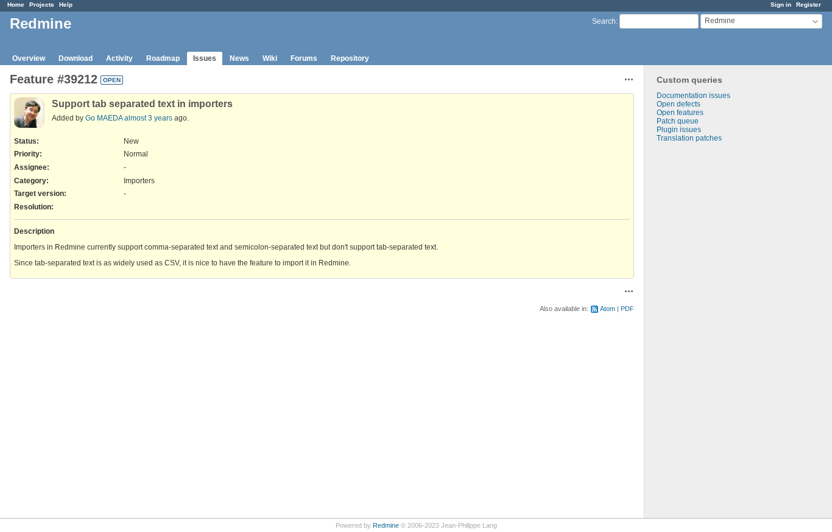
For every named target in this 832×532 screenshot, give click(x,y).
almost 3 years (148, 118)
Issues (204, 58)
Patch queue (678, 121)
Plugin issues (679, 129)
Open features (680, 112)
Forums (304, 58)
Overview (28, 58)
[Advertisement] (705, 333)
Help (65, 4)
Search (604, 21)
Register (808, 4)
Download (75, 58)
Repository (350, 58)
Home (15, 4)
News (239, 58)
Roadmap (163, 58)
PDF (627, 308)
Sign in (780, 4)
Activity (119, 58)
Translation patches (689, 138)
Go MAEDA (103, 118)
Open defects (678, 104)
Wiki (270, 58)
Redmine (386, 525)
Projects (41, 4)
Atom (607, 308)
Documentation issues (693, 95)
